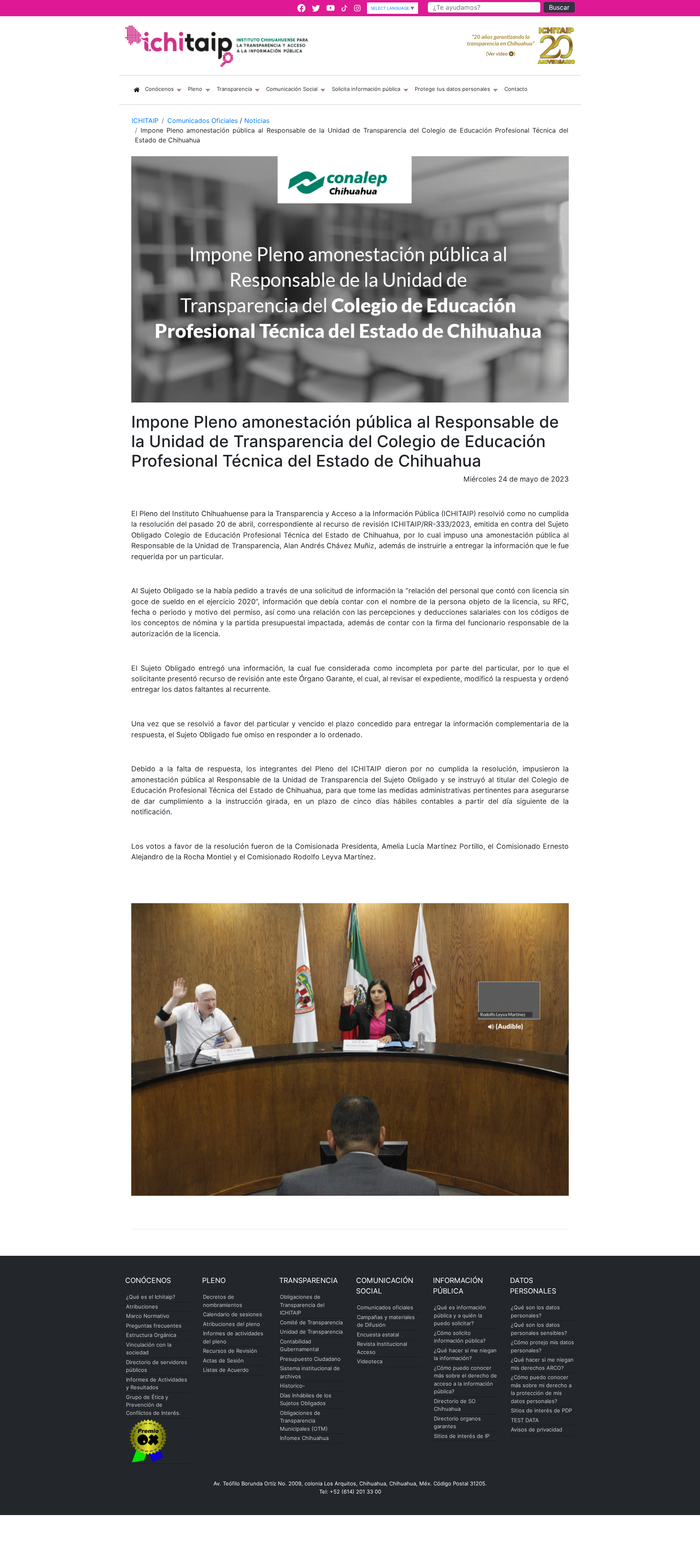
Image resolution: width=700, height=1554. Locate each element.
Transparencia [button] (235, 89)
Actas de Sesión (223, 1360)
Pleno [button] (196, 89)
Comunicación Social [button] (292, 89)
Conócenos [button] (165, 88)
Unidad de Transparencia (311, 1331)
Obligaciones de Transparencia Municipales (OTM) (304, 1421)
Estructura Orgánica (151, 1335)
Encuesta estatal (378, 1334)
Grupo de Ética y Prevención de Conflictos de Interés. (153, 1405)
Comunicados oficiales (385, 1307)
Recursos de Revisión (230, 1350)
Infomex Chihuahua (304, 1438)
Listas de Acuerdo (226, 1370)
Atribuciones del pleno (231, 1324)
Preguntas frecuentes (153, 1325)
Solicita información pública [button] (367, 89)
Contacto (515, 89)
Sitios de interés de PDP (541, 1410)
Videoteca (369, 1361)
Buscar (559, 7)
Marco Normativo (147, 1316)
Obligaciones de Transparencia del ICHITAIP (302, 1305)
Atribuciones (142, 1306)
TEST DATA (525, 1420)
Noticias (256, 120)
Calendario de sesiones (232, 1314)
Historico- (292, 1385)
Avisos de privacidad (536, 1429)
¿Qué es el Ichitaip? (150, 1297)
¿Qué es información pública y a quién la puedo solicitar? (460, 1315)
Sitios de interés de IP (461, 1436)
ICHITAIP (145, 120)
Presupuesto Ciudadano (310, 1359)
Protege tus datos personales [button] (453, 89)
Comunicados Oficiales (202, 120)
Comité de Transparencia (311, 1322)
